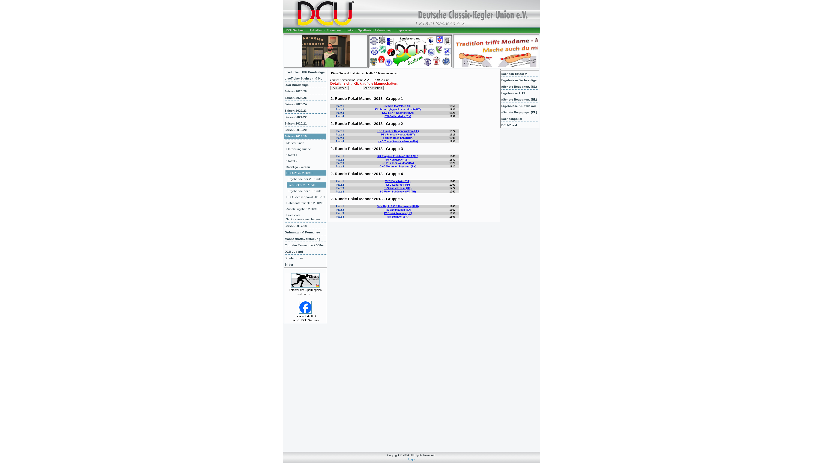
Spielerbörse (294, 258)
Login (411, 459)
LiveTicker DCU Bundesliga (305, 72)
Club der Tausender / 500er (304, 245)
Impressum (404, 30)
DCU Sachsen (295, 30)
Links (349, 30)
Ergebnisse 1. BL (513, 93)
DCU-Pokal (509, 125)
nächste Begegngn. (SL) (519, 86)
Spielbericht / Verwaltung (375, 30)
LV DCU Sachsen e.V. (441, 23)
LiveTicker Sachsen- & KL (303, 78)
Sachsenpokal (511, 118)
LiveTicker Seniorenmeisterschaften (303, 217)
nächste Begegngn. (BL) (519, 99)
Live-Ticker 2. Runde (302, 185)
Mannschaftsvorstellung (302, 239)
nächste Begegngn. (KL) (519, 112)
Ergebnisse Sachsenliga (519, 80)
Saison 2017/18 (296, 226)
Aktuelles (315, 30)
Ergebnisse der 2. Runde (304, 179)
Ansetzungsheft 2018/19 (302, 209)
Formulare (334, 30)
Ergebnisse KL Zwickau (518, 106)
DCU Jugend (294, 251)
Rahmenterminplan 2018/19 (305, 203)
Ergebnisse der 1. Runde (304, 191)
